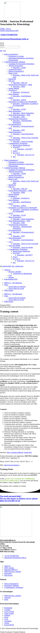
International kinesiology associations (21, 58)
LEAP (11, 107)
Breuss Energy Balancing (21, 145)
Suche (2, 43)
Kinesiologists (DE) (11, 279)
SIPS (10, 128)
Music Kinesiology (15, 111)
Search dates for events (16, 288)
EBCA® (12, 81)
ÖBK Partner (8, 290)
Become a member (15, 272)
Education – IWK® (19, 100)
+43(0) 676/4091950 (8, 35)
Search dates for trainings (17, 286)
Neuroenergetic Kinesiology (18, 119)
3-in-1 (11, 136)
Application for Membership (22, 273)
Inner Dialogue (14, 94)
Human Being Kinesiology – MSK (20, 85)
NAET (15, 151)
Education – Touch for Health (23, 141)
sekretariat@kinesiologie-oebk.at (14, 39)
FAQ (10, 275)
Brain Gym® (13, 73)
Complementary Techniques (18, 143)
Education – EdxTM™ (25, 149)
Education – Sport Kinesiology (23, 134)
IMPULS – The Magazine (13, 283)
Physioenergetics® (15, 124)
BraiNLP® (12, 79)
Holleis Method (14, 88)
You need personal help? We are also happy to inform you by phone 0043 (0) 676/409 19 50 (19, 498)
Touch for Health (14, 139)
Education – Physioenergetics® (23, 126)
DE (1, 51)
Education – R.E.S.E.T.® (25, 155)
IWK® (11, 98)
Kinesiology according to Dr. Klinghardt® (23, 102)
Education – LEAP (19, 109)
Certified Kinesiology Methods (14, 62)
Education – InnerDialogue (22, 96)
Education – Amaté (19, 67)
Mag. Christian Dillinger (15, 452)
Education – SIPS (19, 130)
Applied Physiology (15, 69)
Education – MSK (19, 86)
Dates (6, 285)
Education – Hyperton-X (21, 92)
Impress (11, 277)
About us (7, 270)
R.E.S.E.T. (16, 153)
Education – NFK (19, 117)
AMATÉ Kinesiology (16, 66)
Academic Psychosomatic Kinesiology (21, 64)
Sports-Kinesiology (15, 132)
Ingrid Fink (28, 452)
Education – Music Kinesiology (23, 113)
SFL (14, 157)
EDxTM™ (16, 147)
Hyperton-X (13, 90)
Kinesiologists (13, 60)
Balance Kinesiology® (16, 71)
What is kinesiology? (11, 54)
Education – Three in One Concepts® (25, 138)
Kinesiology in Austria (16, 56)
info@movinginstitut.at (11, 465)
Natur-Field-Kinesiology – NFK (19, 115)
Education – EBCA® (20, 83)
